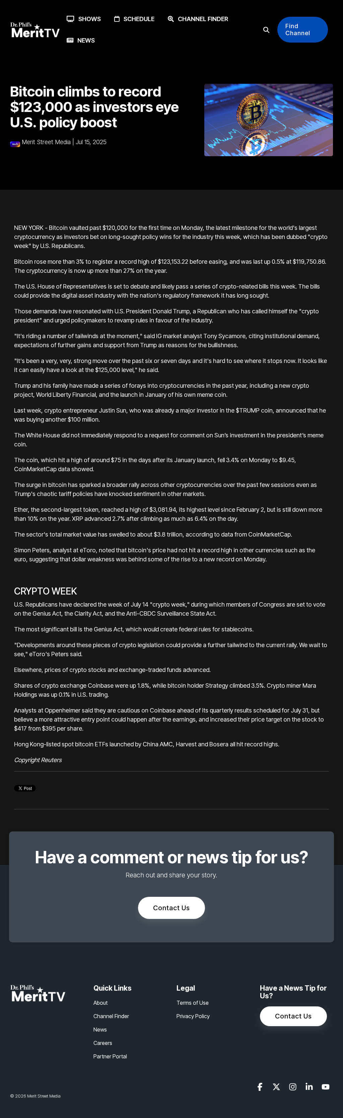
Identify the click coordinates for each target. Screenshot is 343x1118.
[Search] (266, 30)
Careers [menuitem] (102, 1043)
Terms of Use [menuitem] (193, 1002)
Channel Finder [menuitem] (111, 1016)
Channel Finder (201, 18)
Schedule (137, 18)
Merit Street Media (46, 141)
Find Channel (297, 29)
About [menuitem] (100, 1002)
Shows (87, 18)
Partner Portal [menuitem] (110, 1056)
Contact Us (171, 908)
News (84, 40)
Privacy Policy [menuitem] (193, 1016)
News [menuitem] (100, 1029)
